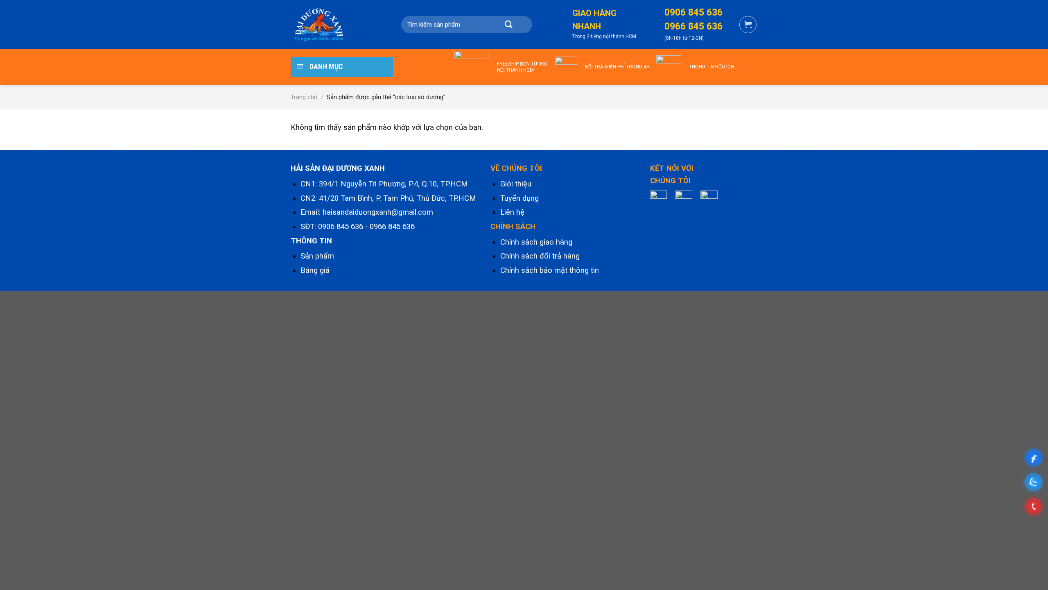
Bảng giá (315, 270)
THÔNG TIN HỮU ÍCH (711, 67)
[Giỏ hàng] (748, 24)
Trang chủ (304, 97)
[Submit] (508, 24)
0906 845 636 (340, 226)
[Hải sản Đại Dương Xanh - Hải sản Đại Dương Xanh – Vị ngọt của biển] (332, 24)
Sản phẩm (317, 256)
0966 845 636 (392, 226)
